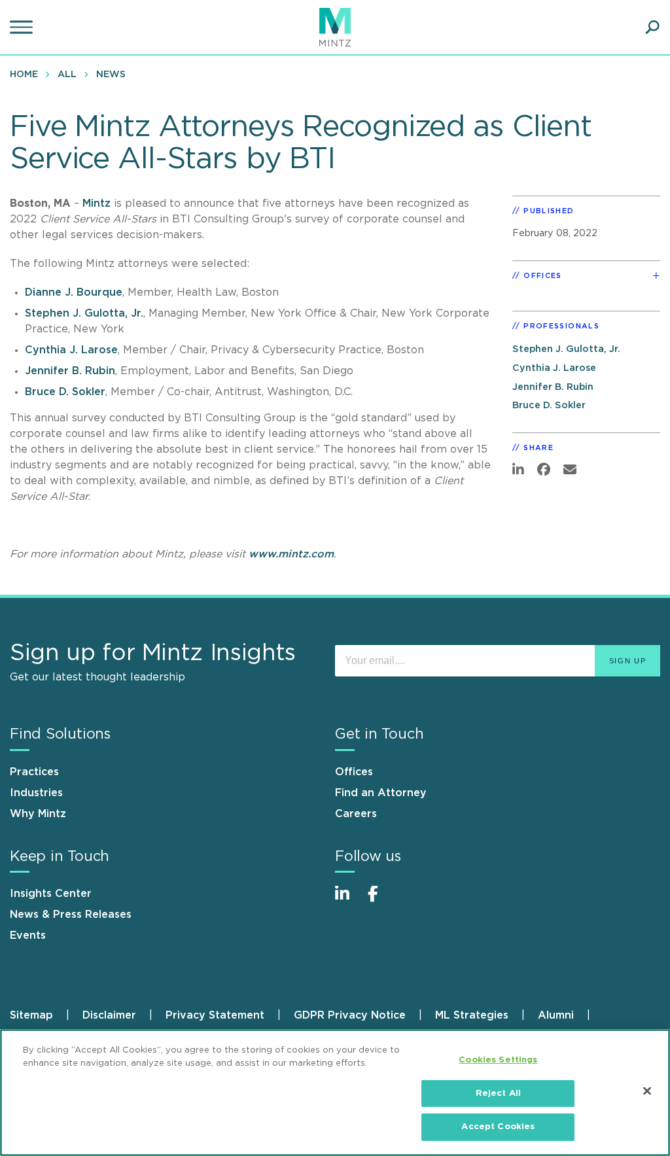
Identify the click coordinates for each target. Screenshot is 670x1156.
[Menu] (23, 27)
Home (24, 74)
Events (28, 935)
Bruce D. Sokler (65, 392)
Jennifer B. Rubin (70, 371)
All (67, 74)
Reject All (498, 1093)
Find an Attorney (381, 793)
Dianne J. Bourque (73, 292)
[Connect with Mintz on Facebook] (381, 900)
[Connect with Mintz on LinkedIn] (348, 900)
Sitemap (31, 1015)
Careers (356, 814)
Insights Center (51, 893)
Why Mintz (38, 814)
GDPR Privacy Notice (350, 1015)
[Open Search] (652, 27)
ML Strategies (471, 1015)
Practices (34, 772)
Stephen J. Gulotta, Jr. (84, 313)
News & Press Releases (71, 914)
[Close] (647, 1091)
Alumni (556, 1015)
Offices (354, 772)
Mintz (98, 203)
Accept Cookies (498, 1127)
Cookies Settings (498, 1060)
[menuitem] (27, 74)
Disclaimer (109, 1015)
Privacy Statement (215, 1015)
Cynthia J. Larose (71, 350)
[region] (335, 1092)
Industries (36, 793)
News (111, 74)
